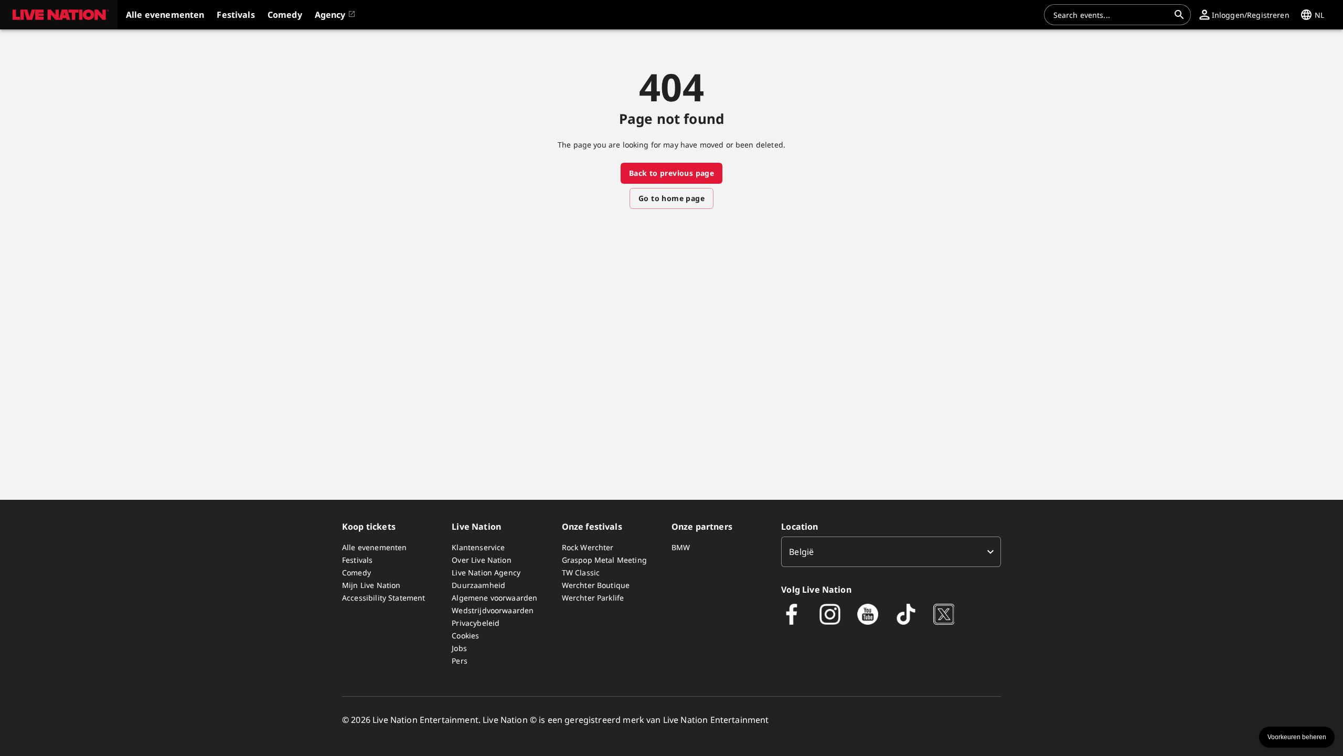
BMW (681, 547)
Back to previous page (671, 173)
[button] (59, 14)
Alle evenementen (374, 547)
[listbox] (891, 551)
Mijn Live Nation (371, 585)
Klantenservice (478, 547)
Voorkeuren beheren (1296, 737)
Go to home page (671, 198)
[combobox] (1111, 14)
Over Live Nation (481, 560)
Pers (459, 661)
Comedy (356, 573)
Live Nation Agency (486, 573)
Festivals (357, 560)
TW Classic (581, 573)
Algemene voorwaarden (494, 598)
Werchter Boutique (596, 585)
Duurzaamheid (478, 585)
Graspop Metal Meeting (604, 560)
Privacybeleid (475, 623)
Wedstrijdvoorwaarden (493, 610)
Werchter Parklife (593, 598)
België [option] (801, 552)
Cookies (465, 635)
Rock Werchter (588, 547)
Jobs (459, 648)
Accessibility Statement (383, 598)
